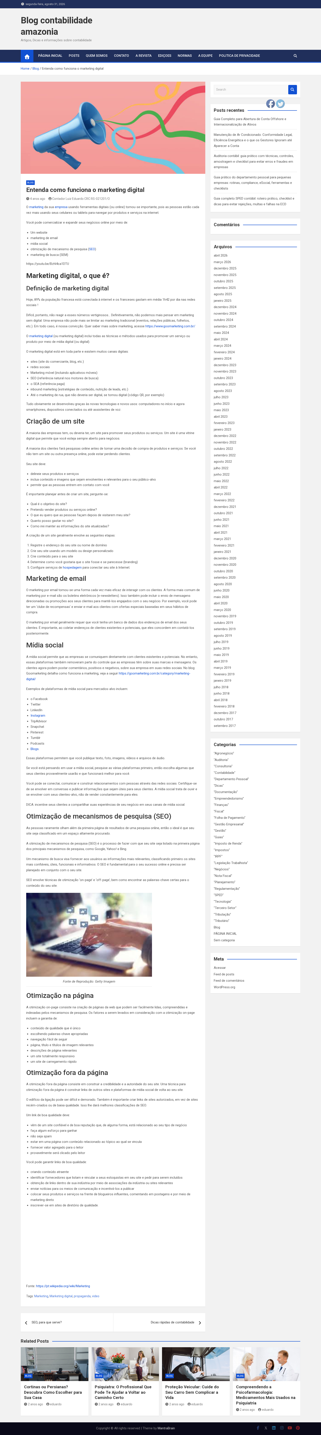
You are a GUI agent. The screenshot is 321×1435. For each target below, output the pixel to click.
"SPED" (219, 895)
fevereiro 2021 (224, 545)
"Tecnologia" (223, 902)
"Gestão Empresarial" (229, 824)
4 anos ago (37, 198)
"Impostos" (222, 850)
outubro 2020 (223, 571)
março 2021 (222, 539)
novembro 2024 (225, 314)
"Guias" (219, 837)
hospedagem (72, 567)
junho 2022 (222, 474)
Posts (74, 56)
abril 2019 (221, 661)
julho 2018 (221, 687)
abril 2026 (221, 255)
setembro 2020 (225, 578)
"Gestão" (220, 831)
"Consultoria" (223, 766)
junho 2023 (222, 404)
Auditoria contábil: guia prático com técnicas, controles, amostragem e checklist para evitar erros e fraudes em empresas (254, 161)
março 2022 (222, 494)
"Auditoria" (221, 760)
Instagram (38, 716)
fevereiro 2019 (224, 674)
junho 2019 (222, 648)
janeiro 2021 (222, 552)
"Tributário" (221, 921)
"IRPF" (218, 856)
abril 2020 (221, 603)
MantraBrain (166, 1428)
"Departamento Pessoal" (231, 779)
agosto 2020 (223, 584)
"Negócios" (222, 869)
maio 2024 (221, 333)
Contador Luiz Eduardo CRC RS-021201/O (81, 198)
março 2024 (222, 346)
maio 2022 (221, 481)
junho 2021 (222, 520)
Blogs (35, 749)
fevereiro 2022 (224, 500)
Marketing (41, 1296)
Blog (30, 182)
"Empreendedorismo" (229, 798)
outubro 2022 (223, 449)
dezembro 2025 (225, 268)
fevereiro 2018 (224, 706)
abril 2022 (221, 487)
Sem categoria (224, 940)
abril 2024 (221, 339)
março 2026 (222, 262)
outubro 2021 (223, 513)
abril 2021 (221, 533)
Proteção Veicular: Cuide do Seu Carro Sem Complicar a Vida (192, 1392)
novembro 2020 (225, 565)
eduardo (56, 1404)
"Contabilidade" (224, 773)
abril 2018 (221, 700)
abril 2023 (221, 417)
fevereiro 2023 (224, 423)
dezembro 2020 (225, 558)
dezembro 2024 (225, 307)
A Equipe (205, 56)
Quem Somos (96, 56)
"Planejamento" (224, 882)
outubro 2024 (223, 320)
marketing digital (41, 336)
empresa (61, 207)
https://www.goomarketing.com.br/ (170, 326)
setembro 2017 (225, 726)
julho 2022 (221, 468)
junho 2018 (222, 693)
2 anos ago (35, 1404)
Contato (121, 56)
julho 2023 (221, 397)
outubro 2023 (223, 378)
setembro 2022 (225, 455)
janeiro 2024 (222, 358)
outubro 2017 (223, 719)
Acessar (220, 968)
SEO (92, 249)
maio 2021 (221, 526)
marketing (36, 207)
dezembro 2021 (225, 507)
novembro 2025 (225, 275)
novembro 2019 (225, 616)
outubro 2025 (223, 281)
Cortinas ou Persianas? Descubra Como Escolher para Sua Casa (53, 1392)
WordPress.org (224, 987)
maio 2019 (221, 655)
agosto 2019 (223, 636)
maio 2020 (221, 597)
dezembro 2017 (225, 713)
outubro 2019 (223, 623)
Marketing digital (61, 1296)
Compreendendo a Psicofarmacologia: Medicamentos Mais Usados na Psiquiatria (265, 1395)
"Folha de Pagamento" (229, 818)
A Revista (144, 56)
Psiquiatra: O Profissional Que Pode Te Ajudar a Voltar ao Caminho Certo (123, 1392)
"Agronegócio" (224, 753)
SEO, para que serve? (47, 1322)
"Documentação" (226, 792)
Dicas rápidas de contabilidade (172, 1322)
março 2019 (222, 668)
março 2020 (222, 610)
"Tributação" (222, 914)
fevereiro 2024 (224, 352)
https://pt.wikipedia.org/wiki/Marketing (63, 1286)
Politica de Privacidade (239, 56)
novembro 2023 (225, 371)
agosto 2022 (223, 462)
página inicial (50, 56)
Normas (185, 56)
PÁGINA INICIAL (225, 934)
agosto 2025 (223, 294)
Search (292, 89)
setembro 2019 (225, 629)
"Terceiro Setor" (225, 908)
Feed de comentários (229, 981)
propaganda (82, 1296)
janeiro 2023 (222, 429)
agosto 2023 (223, 391)
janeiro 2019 (222, 681)
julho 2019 (221, 642)
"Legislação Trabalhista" (231, 863)
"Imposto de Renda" (228, 843)
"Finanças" (221, 805)
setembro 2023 (225, 384)
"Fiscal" (219, 811)
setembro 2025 (225, 288)
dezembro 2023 (225, 365)
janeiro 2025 (222, 301)
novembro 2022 (225, 442)
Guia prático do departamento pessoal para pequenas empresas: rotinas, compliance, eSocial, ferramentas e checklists (253, 182)
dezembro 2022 (225, 436)
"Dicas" (219, 786)
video (95, 1296)
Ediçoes (164, 56)
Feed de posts (224, 974)
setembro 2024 (225, 326)
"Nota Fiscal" (223, 876)
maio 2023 (221, 410)
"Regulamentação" (227, 889)
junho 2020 (222, 590)
